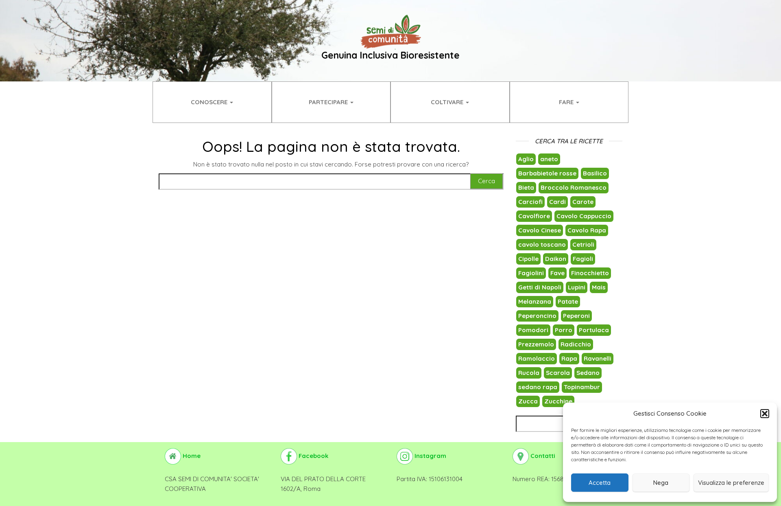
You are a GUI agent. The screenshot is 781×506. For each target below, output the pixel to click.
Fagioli (583, 259)
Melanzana (534, 301)
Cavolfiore (534, 216)
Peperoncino (537, 316)
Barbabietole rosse (547, 173)
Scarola (558, 373)
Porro (563, 330)
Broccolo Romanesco (573, 187)
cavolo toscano (542, 244)
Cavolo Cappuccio (583, 216)
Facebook (312, 456)
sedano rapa (537, 387)
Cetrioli (583, 244)
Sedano (588, 373)
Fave (557, 273)
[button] (765, 414)
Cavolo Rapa (586, 230)
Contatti (542, 456)
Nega (660, 482)
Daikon (555, 259)
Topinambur (582, 387)
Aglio (526, 159)
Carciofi (530, 202)
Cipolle (528, 259)
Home (191, 456)
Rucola (528, 373)
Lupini (576, 287)
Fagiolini (531, 273)
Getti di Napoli (539, 287)
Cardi (557, 202)
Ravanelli (597, 358)
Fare (567, 102)
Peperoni (576, 316)
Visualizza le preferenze (731, 482)
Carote (582, 202)
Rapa (569, 358)
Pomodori (533, 330)
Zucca (528, 401)
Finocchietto (590, 273)
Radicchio (576, 344)
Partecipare (329, 102)
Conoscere (210, 102)
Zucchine (558, 401)
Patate (568, 301)
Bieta (526, 187)
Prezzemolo (536, 344)
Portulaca (594, 330)
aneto (549, 159)
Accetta (600, 482)
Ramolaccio (536, 358)
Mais (599, 287)
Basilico (595, 173)
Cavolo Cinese (539, 230)
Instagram (429, 456)
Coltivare (448, 102)
